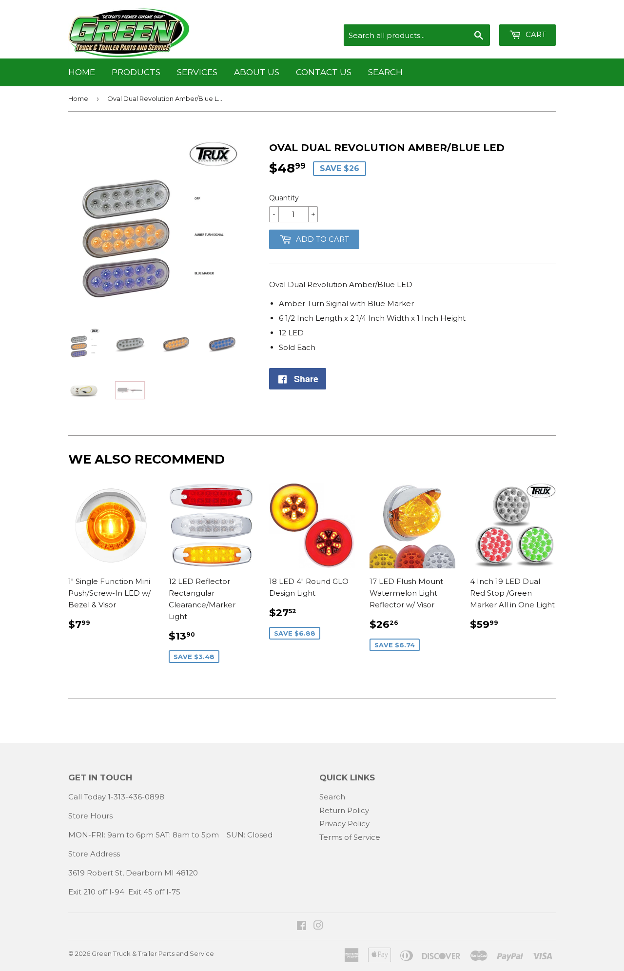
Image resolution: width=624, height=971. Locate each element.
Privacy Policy (344, 823)
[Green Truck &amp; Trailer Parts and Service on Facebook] (301, 926)
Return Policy (344, 810)
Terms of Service (349, 837)
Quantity (284, 198)
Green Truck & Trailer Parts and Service (153, 953)
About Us (256, 72)
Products (136, 72)
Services (197, 72)
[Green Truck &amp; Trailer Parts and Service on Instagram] (318, 926)
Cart (535, 34)
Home (81, 72)
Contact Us (323, 72)
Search (385, 72)
